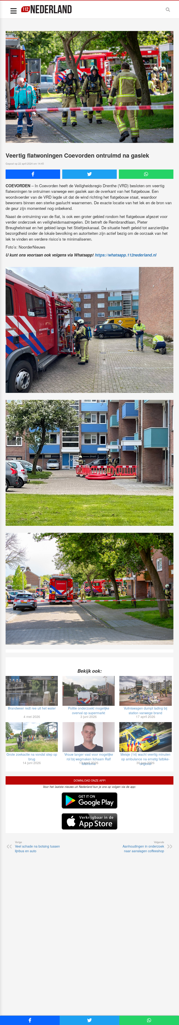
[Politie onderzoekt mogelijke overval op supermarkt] (88, 691)
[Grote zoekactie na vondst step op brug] (32, 737)
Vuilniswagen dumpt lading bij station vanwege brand (145, 710)
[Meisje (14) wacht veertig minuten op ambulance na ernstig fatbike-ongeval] (145, 737)
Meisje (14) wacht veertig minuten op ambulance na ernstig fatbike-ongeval (145, 759)
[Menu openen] (13, 10)
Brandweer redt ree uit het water (32, 708)
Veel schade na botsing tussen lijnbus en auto (37, 846)
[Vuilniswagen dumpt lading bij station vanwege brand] (145, 691)
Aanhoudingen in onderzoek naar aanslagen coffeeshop (143, 846)
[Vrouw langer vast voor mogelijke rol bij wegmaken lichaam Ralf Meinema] (88, 737)
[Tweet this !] (89, 174)
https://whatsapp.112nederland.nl (125, 255)
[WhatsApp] (146, 174)
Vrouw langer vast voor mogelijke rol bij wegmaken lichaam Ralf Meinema (88, 759)
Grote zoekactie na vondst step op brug (32, 756)
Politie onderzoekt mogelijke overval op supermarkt (88, 710)
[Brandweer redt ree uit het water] (32, 691)
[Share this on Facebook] (33, 174)
